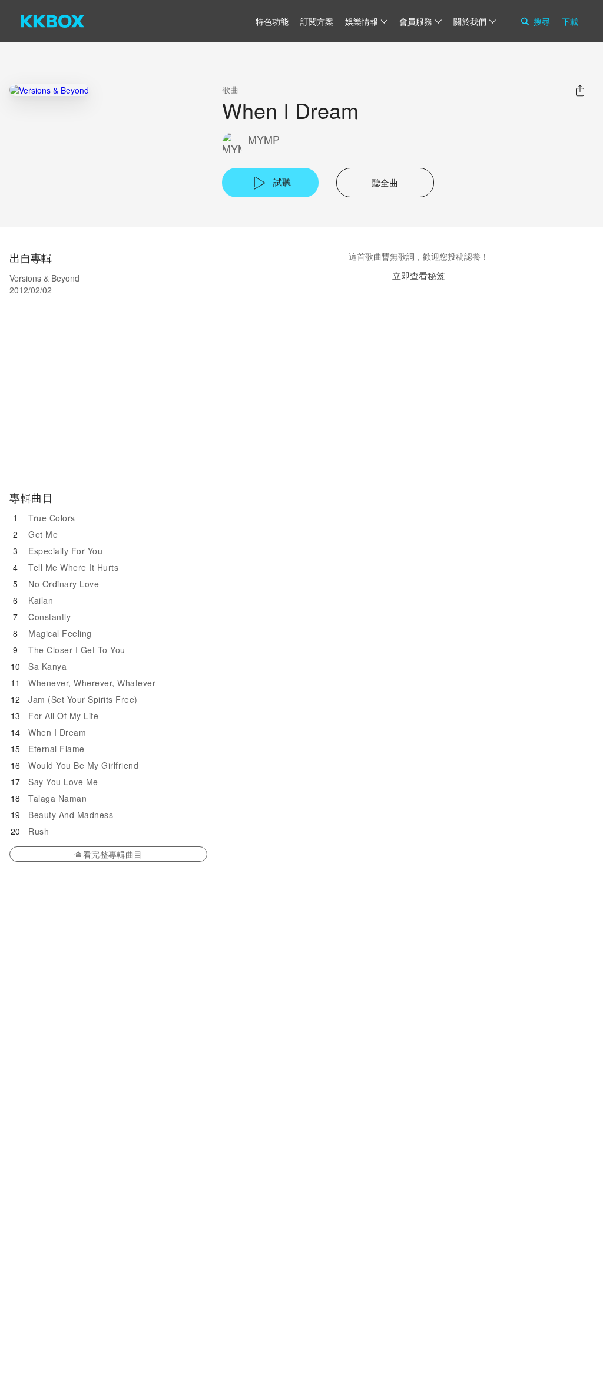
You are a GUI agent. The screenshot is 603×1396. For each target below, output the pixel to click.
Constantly (49, 617)
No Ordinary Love (63, 584)
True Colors (51, 518)
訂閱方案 (316, 21)
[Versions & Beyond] (49, 90)
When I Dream (57, 732)
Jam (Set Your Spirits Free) (83, 699)
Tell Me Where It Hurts (73, 567)
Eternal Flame (56, 749)
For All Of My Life (63, 716)
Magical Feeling (60, 633)
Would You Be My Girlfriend (83, 765)
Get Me (43, 534)
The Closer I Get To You (76, 650)
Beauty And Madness (70, 815)
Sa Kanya (47, 666)
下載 (570, 21)
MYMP (264, 139)
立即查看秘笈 (418, 275)
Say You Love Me (63, 782)
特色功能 (272, 21)
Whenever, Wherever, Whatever (91, 683)
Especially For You (65, 551)
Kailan (40, 600)
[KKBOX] (52, 21)
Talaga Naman (57, 798)
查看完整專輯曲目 (108, 854)
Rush (38, 831)
